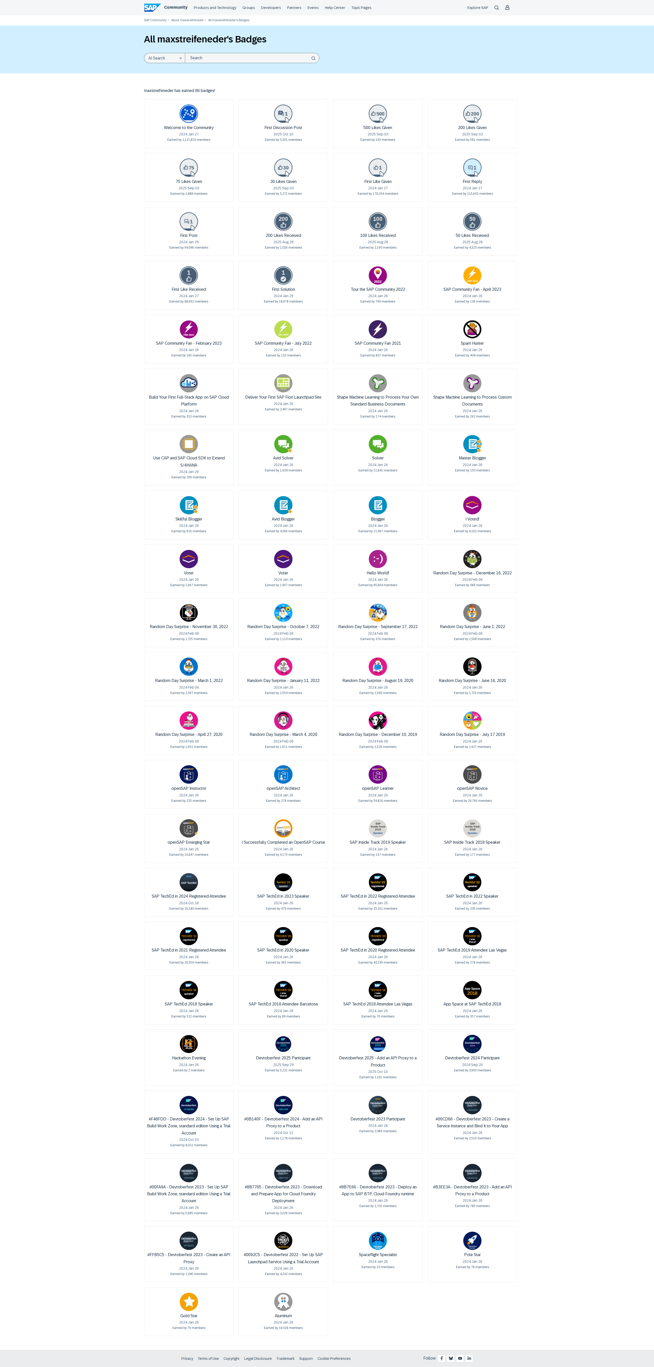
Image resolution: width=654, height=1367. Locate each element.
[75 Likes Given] (189, 167)
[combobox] (252, 58)
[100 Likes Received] (378, 221)
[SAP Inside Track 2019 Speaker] (378, 828)
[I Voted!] (472, 505)
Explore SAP (478, 8)
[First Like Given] (378, 167)
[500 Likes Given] (378, 114)
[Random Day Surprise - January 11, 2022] (283, 666)
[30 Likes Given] (283, 167)
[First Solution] (283, 275)
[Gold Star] (189, 1302)
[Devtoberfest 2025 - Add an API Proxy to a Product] (378, 1044)
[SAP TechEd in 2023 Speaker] (283, 882)
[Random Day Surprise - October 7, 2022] (283, 613)
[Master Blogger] (472, 444)
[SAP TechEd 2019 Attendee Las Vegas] (472, 936)
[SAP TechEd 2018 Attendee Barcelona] (283, 990)
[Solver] (378, 444)
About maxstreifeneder (187, 20)
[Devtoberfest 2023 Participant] (378, 1105)
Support (306, 1359)
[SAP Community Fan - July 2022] (283, 329)
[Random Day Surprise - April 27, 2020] (189, 720)
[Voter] (189, 559)
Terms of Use (208, 1359)
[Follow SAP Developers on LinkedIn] (469, 1358)
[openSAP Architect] (283, 774)
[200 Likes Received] (283, 221)
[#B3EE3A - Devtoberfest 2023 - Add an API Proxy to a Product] (472, 1173)
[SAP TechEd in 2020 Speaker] (283, 936)
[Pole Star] (472, 1241)
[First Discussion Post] (283, 114)
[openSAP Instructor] (189, 774)
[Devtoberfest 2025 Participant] (283, 1044)
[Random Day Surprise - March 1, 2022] (189, 666)
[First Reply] (472, 167)
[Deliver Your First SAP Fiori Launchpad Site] (283, 383)
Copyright (232, 1359)
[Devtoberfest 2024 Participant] (472, 1044)
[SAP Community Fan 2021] (378, 329)
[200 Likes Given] (472, 114)
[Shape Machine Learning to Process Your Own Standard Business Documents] (378, 383)
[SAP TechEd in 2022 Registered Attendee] (378, 882)
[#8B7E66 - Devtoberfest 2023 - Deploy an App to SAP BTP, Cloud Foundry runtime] (378, 1173)
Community (176, 7)
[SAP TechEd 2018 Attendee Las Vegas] (378, 990)
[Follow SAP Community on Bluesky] (451, 1358)
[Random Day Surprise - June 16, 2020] (472, 666)
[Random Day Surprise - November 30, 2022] (189, 613)
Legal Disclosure (258, 1359)
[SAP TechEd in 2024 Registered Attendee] (189, 882)
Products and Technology (215, 8)
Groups (248, 8)
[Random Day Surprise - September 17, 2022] (378, 613)
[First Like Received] (189, 275)
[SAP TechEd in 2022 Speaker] (472, 882)
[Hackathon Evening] (189, 1044)
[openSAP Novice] (472, 774)
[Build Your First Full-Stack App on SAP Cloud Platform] (189, 383)
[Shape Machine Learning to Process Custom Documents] (472, 383)
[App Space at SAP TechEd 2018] (472, 990)
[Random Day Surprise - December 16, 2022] (472, 559)
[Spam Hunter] (472, 329)
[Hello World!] (378, 559)
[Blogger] (378, 505)
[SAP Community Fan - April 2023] (472, 275)
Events (313, 8)
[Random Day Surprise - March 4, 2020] (283, 720)
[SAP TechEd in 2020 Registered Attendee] (378, 936)
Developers (271, 8)
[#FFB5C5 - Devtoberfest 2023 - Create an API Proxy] (189, 1241)
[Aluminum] (283, 1302)
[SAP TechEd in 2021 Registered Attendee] (189, 936)
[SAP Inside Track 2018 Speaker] (472, 828)
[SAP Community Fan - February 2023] (189, 329)
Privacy (187, 1359)
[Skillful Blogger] (189, 505)
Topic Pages (361, 8)
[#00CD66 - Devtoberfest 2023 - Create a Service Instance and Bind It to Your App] (472, 1105)
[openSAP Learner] (378, 774)
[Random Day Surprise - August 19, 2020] (378, 666)
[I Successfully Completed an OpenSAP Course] (283, 828)
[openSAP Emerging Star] (189, 828)
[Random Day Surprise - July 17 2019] (472, 720)
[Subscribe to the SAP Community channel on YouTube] (460, 1358)
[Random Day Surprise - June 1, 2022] (472, 613)
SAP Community (155, 20)
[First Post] (189, 221)
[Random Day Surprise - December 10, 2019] (378, 720)
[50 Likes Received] (472, 221)
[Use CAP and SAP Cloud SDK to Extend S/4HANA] (189, 444)
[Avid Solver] (283, 444)
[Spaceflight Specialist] (378, 1241)
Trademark (285, 1359)
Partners (294, 8)
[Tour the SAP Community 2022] (378, 275)
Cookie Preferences (334, 1359)
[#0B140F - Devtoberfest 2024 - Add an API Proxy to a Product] (283, 1105)
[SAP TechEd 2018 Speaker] (189, 990)
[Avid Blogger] (283, 505)
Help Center (335, 8)
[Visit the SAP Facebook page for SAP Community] (442, 1358)
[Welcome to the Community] (189, 114)
